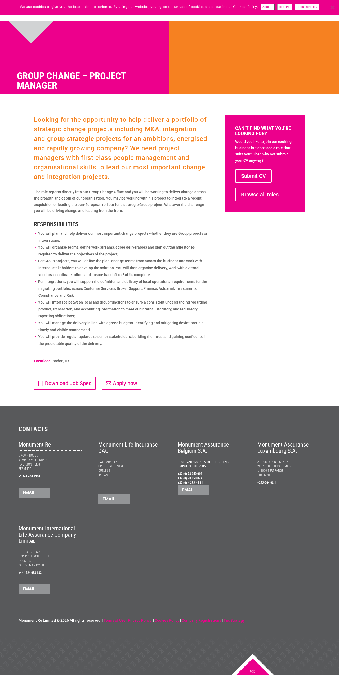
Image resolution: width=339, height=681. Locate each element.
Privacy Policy (140, 620)
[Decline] (332, 7)
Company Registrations (201, 620)
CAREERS (290, 11)
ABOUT (190, 11)
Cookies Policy (167, 620)
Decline (284, 7)
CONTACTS (312, 11)
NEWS (258, 11)
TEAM (242, 11)
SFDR (273, 11)
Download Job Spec (68, 383)
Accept (267, 7)
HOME (174, 11)
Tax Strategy (234, 620)
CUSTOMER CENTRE (217, 11)
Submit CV (253, 176)
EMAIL (29, 492)
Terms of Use (115, 620)
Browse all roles (260, 194)
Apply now (125, 383)
